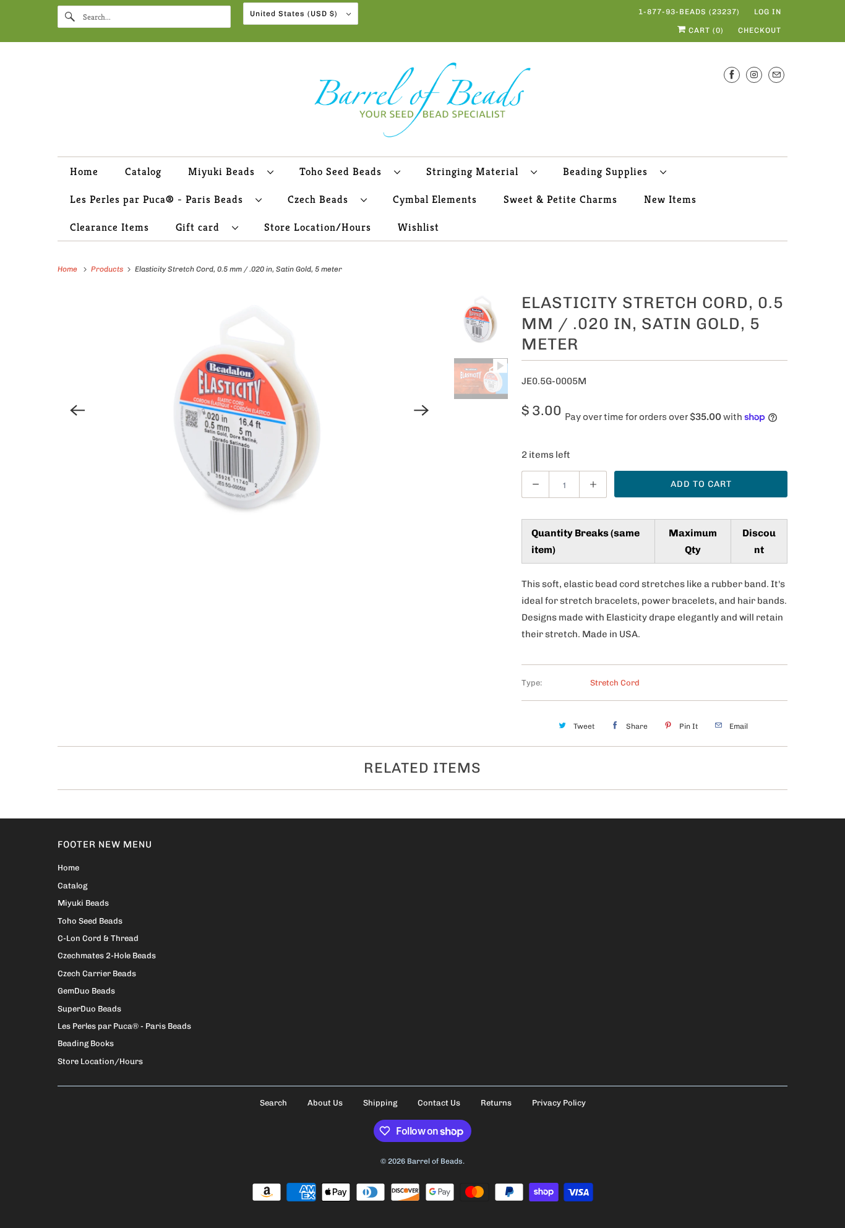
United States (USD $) (295, 13)
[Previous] (77, 410)
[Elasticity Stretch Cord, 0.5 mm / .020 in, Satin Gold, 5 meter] (250, 410)
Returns (496, 1102)
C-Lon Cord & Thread (98, 938)
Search (273, 1102)
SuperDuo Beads (89, 1008)
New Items (670, 199)
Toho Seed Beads (343, 171)
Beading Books (86, 1043)
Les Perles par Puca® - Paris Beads (159, 199)
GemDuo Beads (86, 990)
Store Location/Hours (317, 227)
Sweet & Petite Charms (560, 199)
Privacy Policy (559, 1102)
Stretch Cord (615, 682)
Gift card (201, 227)
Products (108, 269)
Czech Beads (321, 199)
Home (84, 171)
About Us (325, 1102)
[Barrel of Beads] (422, 102)
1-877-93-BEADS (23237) (689, 11)
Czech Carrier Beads (97, 973)
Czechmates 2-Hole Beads (107, 955)
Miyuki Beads (224, 171)
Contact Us (439, 1102)
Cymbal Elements (435, 199)
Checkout (759, 30)
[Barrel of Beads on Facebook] (732, 74)
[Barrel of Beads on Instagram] (754, 74)
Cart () (705, 30)
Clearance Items (109, 227)
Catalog (143, 171)
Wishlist (418, 227)
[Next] (421, 410)
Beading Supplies (608, 171)
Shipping (380, 1102)
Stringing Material (475, 171)
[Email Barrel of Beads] (776, 74)
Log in (767, 11)
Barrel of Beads (435, 1161)
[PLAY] (250, 410)
